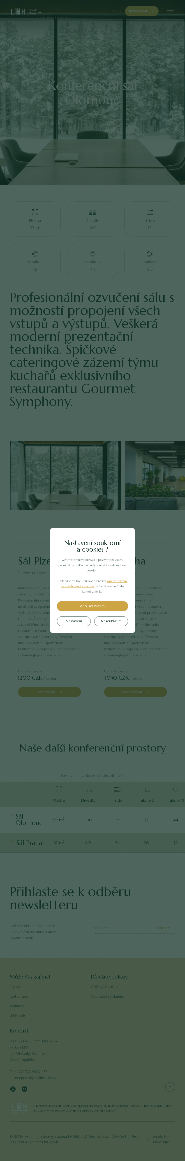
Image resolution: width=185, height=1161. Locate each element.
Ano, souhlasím (92, 606)
